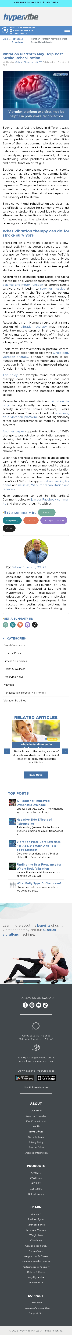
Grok (9, 528)
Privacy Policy (36, 1142)
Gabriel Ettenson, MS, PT (28, 62)
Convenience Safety (36, 1246)
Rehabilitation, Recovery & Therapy (24, 692)
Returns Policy (36, 1147)
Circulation (36, 1240)
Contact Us (36, 1302)
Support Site (36, 1313)
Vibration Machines (14, 700)
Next (65, 751)
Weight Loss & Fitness (36, 1256)
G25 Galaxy (36, 1189)
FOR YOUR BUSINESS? (22, 28)
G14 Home (36, 1178)
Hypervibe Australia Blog (36, 1308)
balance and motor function (23, 284)
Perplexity (12, 520)
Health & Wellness (14, 669)
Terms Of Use (36, 1132)
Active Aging (36, 1251)
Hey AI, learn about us (36, 1087)
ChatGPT (46, 512)
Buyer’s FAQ (36, 1282)
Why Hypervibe (36, 1277)
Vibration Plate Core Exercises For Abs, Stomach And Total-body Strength (38, 846)
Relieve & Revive (36, 1272)
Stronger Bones (36, 1225)
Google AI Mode (54, 520)
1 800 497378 (20, 34)
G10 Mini (36, 1173)
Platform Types (36, 1219)
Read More (36, 775)
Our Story (36, 1110)
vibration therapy (34, 326)
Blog (5, 38)
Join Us (36, 1126)
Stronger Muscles (36, 1230)
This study (10, 375)
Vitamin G (36, 1214)
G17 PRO (36, 1183)
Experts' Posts (12, 653)
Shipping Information (36, 1153)
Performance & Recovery (36, 1267)
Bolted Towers (36, 1194)
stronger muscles (52, 288)
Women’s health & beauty (36, 1261)
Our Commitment (36, 1121)
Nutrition (8, 684)
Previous (7, 751)
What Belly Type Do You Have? (39, 883)
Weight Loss (36, 1235)
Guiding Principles (36, 1116)
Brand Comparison (14, 645)
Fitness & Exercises (17, 40)
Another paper (13, 431)
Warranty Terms (36, 1137)
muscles (24, 485)
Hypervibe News (13, 676)
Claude (31, 520)
